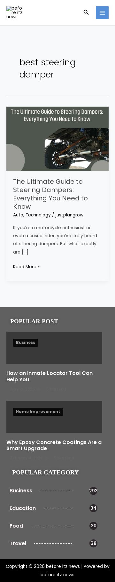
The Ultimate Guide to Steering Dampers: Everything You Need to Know (50, 194)
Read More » (26, 266)
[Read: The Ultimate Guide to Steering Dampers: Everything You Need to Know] (57, 138)
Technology (38, 215)
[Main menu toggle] (102, 12)
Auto (18, 215)
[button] (86, 12)
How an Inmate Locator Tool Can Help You (49, 376)
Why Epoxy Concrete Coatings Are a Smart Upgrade (54, 445)
